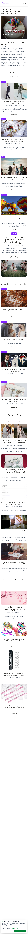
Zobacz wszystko (14, 76)
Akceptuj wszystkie (20, 930)
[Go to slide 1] (22, 37)
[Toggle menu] (25, 3)
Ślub (5, 27)
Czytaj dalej (14, 256)
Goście (3, 81)
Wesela (14, 233)
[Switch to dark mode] (23, 3)
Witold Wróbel (6, 34)
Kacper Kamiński (8, 143)
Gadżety (4, 194)
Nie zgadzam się (8, 930)
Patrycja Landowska (8, 105)
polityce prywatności (14, 928)
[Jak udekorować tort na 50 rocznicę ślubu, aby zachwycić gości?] (14, 27)
